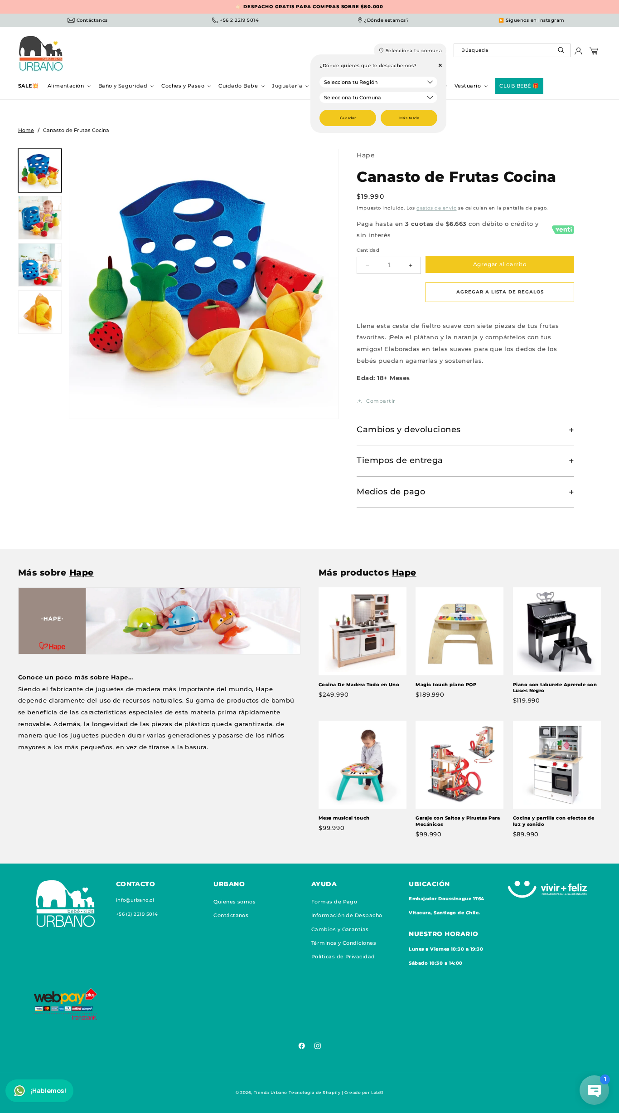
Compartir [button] (380, 401)
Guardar (348, 118)
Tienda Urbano (270, 1092)
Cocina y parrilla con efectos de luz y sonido (553, 821)
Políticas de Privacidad (343, 957)
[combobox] (512, 50)
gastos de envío (436, 208)
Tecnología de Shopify (314, 1092)
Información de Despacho (346, 916)
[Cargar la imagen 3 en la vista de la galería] (40, 265)
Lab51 (377, 1092)
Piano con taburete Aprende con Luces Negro (555, 687)
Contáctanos (230, 916)
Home (26, 130)
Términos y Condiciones (344, 943)
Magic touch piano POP (446, 684)
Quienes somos (234, 901)
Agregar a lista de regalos (500, 291)
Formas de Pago (334, 901)
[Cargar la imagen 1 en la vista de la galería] (40, 170)
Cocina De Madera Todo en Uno (359, 684)
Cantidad (368, 250)
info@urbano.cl (135, 900)
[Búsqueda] (562, 52)
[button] (68, 86)
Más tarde (409, 118)
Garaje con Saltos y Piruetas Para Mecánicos (458, 821)
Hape (366, 155)
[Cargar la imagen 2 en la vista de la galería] (40, 217)
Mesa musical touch (344, 818)
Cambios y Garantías (340, 929)
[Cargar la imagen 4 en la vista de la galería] (40, 312)
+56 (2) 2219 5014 (137, 914)
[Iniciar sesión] (578, 53)
